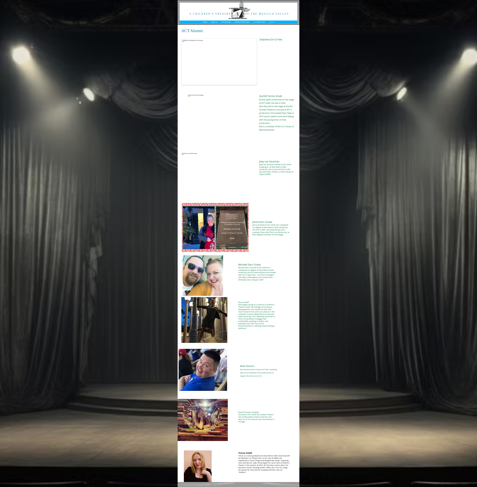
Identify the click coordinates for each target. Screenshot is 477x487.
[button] (219, 62)
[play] (252, 80)
